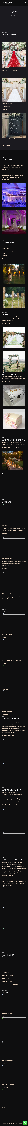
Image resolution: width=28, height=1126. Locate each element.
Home (11, 15)
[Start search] (25, 3)
